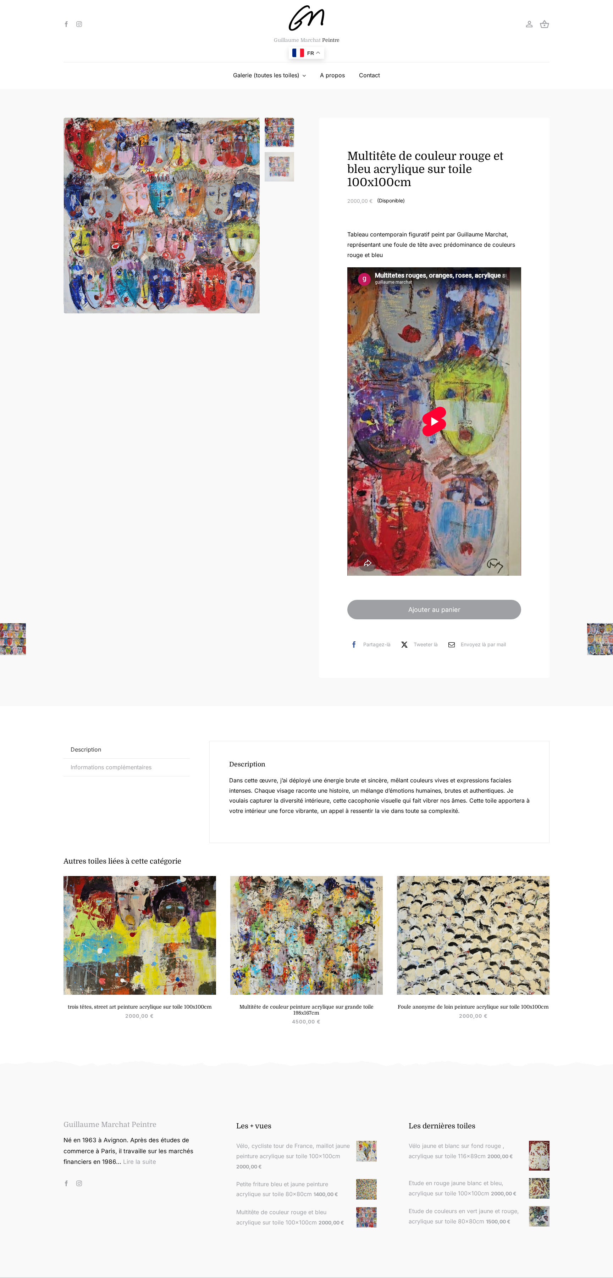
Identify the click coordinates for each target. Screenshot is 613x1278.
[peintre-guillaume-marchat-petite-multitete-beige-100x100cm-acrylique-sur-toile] (473, 878)
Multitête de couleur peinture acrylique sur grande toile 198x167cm (306, 1009)
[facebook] (66, 24)
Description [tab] (86, 749)
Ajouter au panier (434, 609)
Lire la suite (139, 1161)
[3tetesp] (139, 878)
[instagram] (79, 24)
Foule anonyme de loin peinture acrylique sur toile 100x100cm (473, 1007)
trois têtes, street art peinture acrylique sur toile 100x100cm (140, 1007)
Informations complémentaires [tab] (111, 767)
